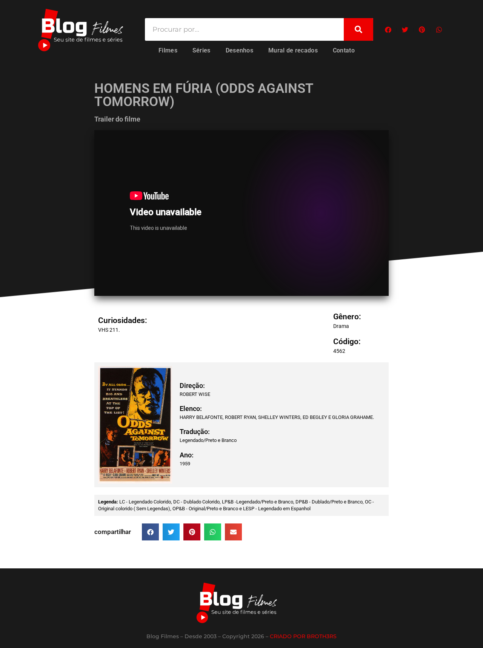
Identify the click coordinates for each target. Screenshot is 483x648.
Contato (344, 50)
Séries (201, 50)
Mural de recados (293, 50)
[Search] (358, 29)
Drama (341, 326)
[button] (388, 29)
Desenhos (239, 50)
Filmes (167, 50)
